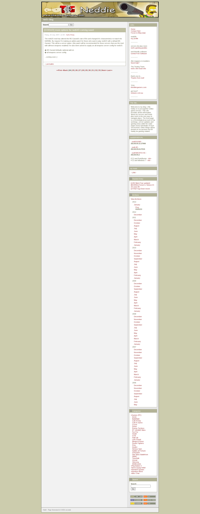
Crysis (134, 424)
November (138, 253)
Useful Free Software (139, 53)
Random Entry (137, 179)
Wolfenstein (136, 464)
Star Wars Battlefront (140, 454)
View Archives (136, 199)
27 (80, 70)
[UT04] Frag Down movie (140, 189)
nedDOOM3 (136, 142)
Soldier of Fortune (139, 451)
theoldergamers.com (138, 87)
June (136, 231)
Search (135, 480)
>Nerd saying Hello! (138, 468)
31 (93, 70)
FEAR (134, 434)
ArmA (134, 417)
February (137, 242)
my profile (134, 38)
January (137, 205)
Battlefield (135, 419)
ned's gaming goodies (139, 48)
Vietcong (135, 462)
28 (83, 70)
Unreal (134, 460)
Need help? (135, 63)
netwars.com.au (137, 93)
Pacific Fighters (138, 443)
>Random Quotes (137, 470)
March (136, 239)
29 (86, 70)
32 (96, 70)
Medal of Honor (138, 441)
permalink (50, 64)
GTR (134, 436)
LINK (134, 173)
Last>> (109, 70)
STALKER (136, 453)
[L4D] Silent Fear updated (140, 183)
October (137, 223)
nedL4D (135, 147)
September (138, 259)
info (149, 158)
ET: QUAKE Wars (139, 430)
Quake (134, 447)
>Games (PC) (136, 415)
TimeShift (135, 458)
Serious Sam (137, 449)
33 (99, 70)
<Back (65, 70)
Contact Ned (135, 31)
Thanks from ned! (137, 78)
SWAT (134, 456)
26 (76, 70)
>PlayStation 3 (136, 466)
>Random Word (137, 471)
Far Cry (135, 432)
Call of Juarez (137, 423)
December (138, 215)
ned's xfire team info (138, 68)
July (135, 228)
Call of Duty (70, 35)
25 (73, 70)
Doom (134, 426)
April (135, 237)
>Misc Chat (135, 473)
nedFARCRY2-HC (139, 153)
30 (89, 70)
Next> (104, 70)
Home (133, 29)
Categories (136, 411)
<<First (59, 70)
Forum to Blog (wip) (138, 33)
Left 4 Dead (136, 439)
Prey (137, 207)
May (135, 234)
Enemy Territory (138, 428)
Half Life (135, 438)
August (136, 226)
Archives (135, 195)
